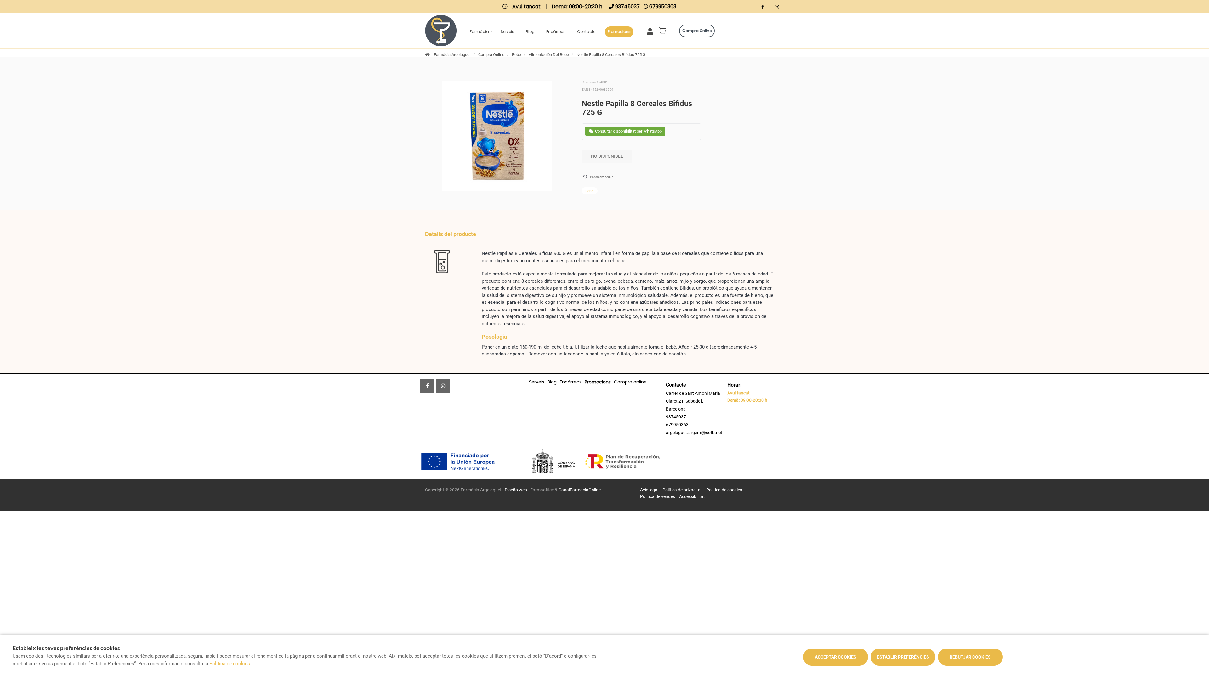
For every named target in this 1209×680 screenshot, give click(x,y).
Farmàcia (479, 31)
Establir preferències (903, 657)
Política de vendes (657, 496)
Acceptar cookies (835, 657)
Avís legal (649, 489)
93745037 (676, 416)
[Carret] (664, 31)
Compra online (697, 30)
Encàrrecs (555, 31)
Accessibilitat (692, 496)
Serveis (507, 31)
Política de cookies (724, 489)
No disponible (607, 156)
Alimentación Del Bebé (549, 54)
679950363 (677, 424)
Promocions (619, 31)
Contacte (586, 31)
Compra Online (491, 54)
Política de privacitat (682, 489)
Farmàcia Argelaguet (452, 54)
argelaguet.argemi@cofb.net (694, 432)
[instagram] (777, 7)
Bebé (516, 54)
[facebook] (763, 7)
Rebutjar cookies (970, 657)
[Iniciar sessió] (651, 31)
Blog (530, 31)
